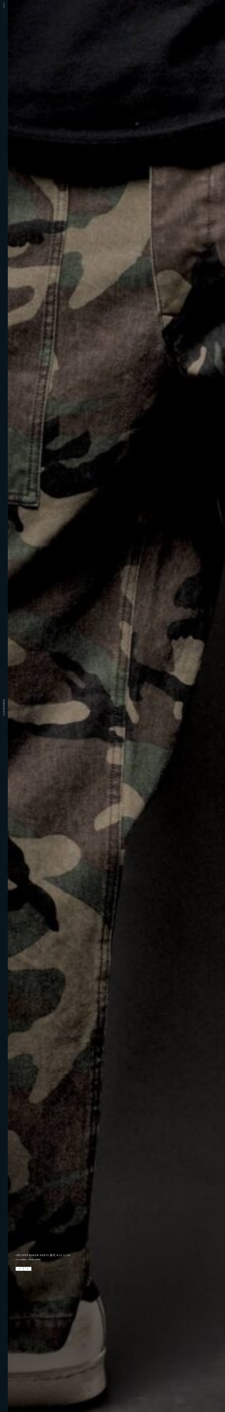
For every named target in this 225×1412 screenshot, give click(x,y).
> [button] (27, 1268)
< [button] (19, 1268)
